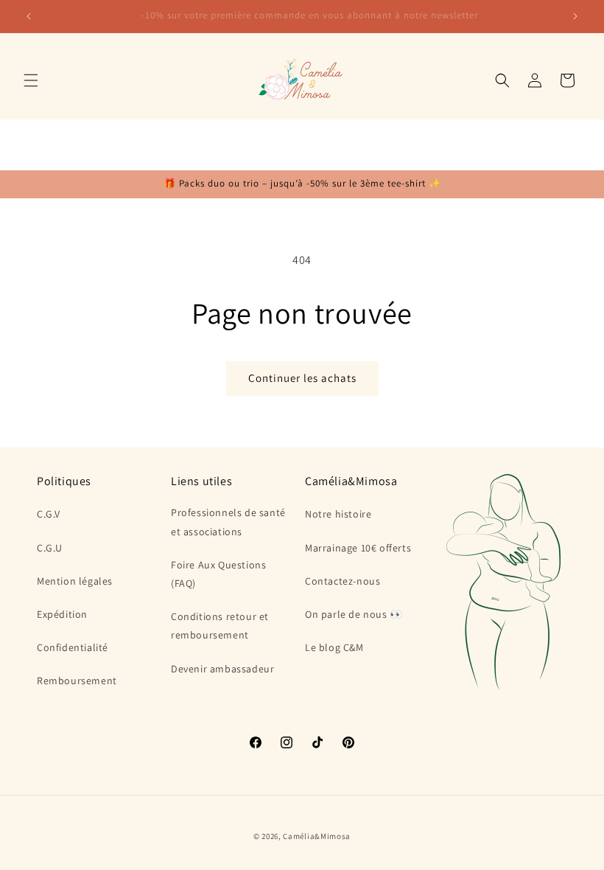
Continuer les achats (302, 378)
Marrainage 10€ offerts (358, 547)
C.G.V (48, 514)
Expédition (62, 614)
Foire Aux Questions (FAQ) (218, 574)
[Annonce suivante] (575, 16)
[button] (31, 80)
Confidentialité (72, 647)
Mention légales (75, 581)
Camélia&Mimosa (317, 836)
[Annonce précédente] (29, 16)
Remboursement (77, 680)
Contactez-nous (342, 581)
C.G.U (50, 547)
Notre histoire (338, 514)
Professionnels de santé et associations (228, 521)
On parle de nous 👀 (354, 614)
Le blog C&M (334, 647)
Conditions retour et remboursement (220, 625)
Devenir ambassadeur (222, 668)
